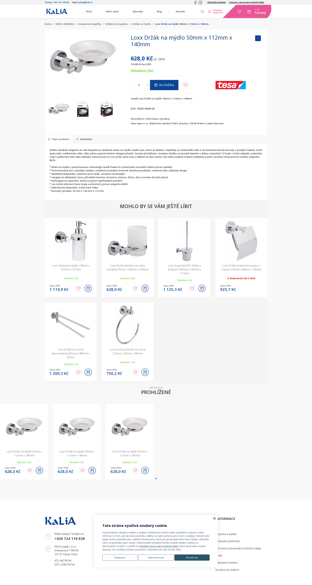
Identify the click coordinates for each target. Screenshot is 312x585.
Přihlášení (217, 10)
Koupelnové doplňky (89, 23)
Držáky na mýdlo (141, 23)
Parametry (86, 139)
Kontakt (180, 11)
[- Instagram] (200, 3)
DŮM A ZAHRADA (65, 23)
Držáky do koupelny (116, 23)
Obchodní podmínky (216, 2)
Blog (159, 11)
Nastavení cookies (226, 562)
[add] (88, 288)
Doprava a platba (225, 534)
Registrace (218, 13)
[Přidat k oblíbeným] (185, 85)
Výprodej (138, 11)
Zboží (89, 11)
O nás (218, 555)
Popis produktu (60, 139)
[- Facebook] (195, 3)
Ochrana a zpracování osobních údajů (246, 2)
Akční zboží (112, 11)
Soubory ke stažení (227, 570)
